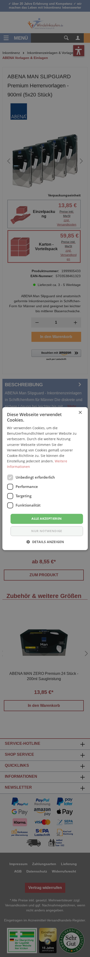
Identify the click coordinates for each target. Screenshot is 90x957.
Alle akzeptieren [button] (46, 518)
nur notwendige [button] (46, 531)
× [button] (80, 412)
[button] (45, 541)
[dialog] (45, 478)
